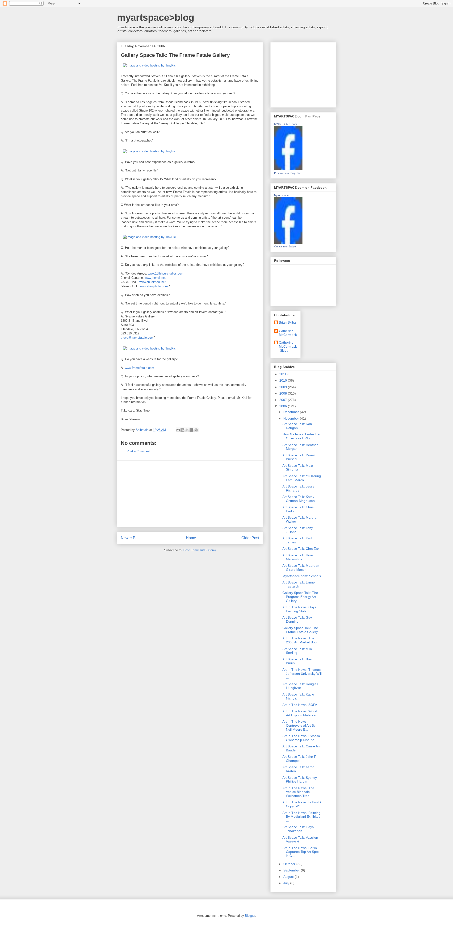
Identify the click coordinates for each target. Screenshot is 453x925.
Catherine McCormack (288, 333)
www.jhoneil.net (155, 277)
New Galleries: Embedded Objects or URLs (301, 436)
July (286, 883)
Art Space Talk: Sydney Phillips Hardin (299, 779)
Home (191, 538)
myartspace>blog (155, 17)
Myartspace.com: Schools (301, 576)
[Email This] (178, 430)
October (289, 864)
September (292, 870)
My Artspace (281, 195)
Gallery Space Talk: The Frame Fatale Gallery (300, 630)
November (291, 418)
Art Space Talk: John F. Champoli (299, 758)
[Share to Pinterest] (196, 430)
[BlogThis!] (182, 430)
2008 (283, 393)
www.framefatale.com (139, 368)
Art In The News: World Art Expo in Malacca (299, 713)
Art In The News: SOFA (299, 705)
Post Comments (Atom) (199, 550)
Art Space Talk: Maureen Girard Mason (300, 567)
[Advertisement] (190, 493)
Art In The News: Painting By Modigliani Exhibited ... (301, 817)
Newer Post (130, 538)
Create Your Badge (285, 246)
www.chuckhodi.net (152, 282)
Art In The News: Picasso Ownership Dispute (301, 738)
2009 (283, 387)
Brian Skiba (287, 322)
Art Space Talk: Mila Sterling (297, 651)
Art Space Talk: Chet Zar (300, 548)
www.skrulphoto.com (154, 286)
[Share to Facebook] (191, 430)
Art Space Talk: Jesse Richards (298, 488)
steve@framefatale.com (137, 337)
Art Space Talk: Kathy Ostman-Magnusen (298, 499)
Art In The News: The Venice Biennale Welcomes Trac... (298, 792)
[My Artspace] (288, 242)
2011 (283, 374)
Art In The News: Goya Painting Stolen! (299, 609)
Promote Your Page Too (287, 173)
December (291, 412)
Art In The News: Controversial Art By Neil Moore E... (298, 725)
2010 (283, 380)
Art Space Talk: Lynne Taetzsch (298, 584)
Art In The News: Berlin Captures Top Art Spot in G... (300, 852)
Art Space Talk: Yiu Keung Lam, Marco (301, 478)
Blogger (250, 915)
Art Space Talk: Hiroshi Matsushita (299, 557)
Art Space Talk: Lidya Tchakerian (298, 829)
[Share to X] (187, 430)
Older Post (250, 538)
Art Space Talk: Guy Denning (297, 619)
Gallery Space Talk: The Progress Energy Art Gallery (300, 597)
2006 (283, 406)
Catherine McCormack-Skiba (288, 346)
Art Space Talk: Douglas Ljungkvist (300, 686)
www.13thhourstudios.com (166, 273)
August (289, 877)
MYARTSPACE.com (285, 124)
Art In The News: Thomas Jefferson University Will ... (302, 673)
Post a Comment (138, 451)
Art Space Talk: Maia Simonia (297, 467)
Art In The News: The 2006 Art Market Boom (300, 640)
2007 (283, 400)
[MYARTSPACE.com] (288, 169)
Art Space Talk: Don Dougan (297, 426)
